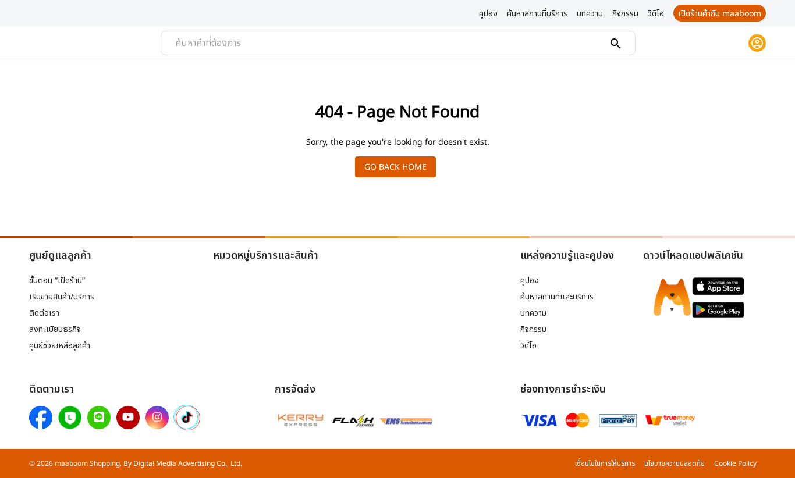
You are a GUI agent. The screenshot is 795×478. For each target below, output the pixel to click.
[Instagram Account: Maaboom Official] (157, 417)
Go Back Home (395, 166)
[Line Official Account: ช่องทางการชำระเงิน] (69, 417)
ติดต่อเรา (44, 312)
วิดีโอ (528, 345)
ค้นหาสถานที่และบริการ (557, 296)
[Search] (615, 43)
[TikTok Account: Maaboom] (187, 418)
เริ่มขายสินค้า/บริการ (61, 296)
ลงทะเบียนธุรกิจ (55, 328)
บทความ (533, 312)
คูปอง (529, 280)
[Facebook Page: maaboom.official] (40, 417)
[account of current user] (757, 43)
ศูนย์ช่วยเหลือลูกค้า (59, 345)
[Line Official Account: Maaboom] (99, 417)
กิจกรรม (533, 328)
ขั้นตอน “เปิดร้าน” (57, 280)
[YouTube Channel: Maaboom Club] (128, 417)
